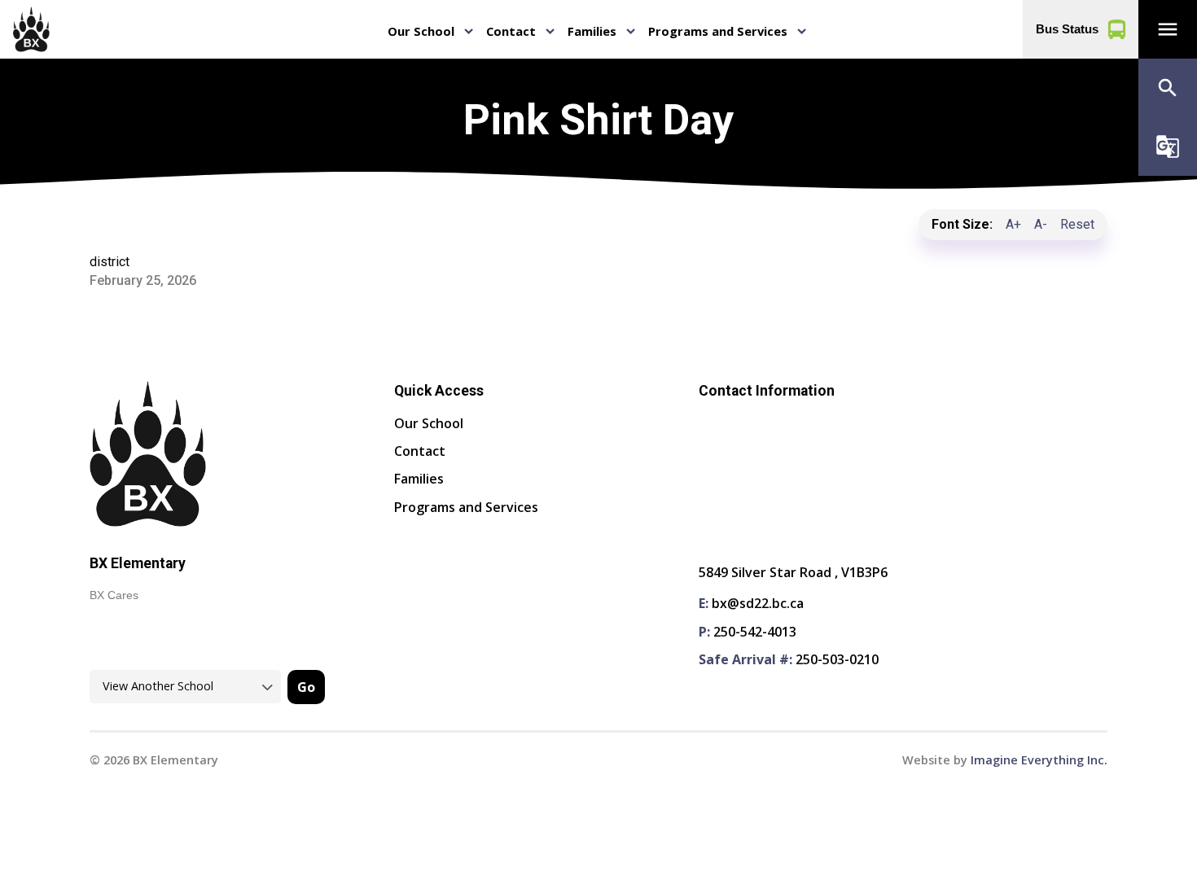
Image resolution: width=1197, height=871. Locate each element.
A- (1040, 224)
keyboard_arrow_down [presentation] (468, 31)
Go (306, 687)
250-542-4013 (754, 632)
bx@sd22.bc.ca (758, 603)
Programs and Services (717, 31)
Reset (1077, 224)
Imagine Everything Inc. (1039, 760)
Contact (511, 31)
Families (592, 31)
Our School (421, 31)
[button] (1167, 29)
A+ (1013, 224)
